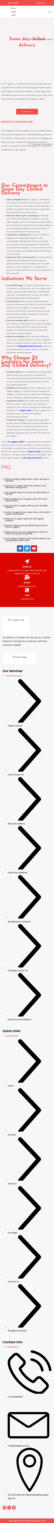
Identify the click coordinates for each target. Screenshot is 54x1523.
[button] (27, 480)
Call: (27, 595)
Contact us (40, 3)
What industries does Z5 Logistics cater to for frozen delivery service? (26, 500)
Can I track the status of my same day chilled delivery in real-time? (27, 493)
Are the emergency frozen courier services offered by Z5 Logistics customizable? (28, 513)
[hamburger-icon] (50, 12)
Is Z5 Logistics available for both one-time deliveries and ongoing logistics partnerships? (27, 539)
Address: (27, 567)
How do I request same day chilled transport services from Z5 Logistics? (26, 526)
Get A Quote (13, 3)
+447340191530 (27, 599)
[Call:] (27, 590)
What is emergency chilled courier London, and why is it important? (27, 480)
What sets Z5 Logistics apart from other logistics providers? (24, 519)
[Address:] (27, 561)
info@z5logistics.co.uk (27, 586)
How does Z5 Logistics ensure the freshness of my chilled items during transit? (25, 486)
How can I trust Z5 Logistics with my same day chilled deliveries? (26, 506)
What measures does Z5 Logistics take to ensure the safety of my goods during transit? (26, 533)
